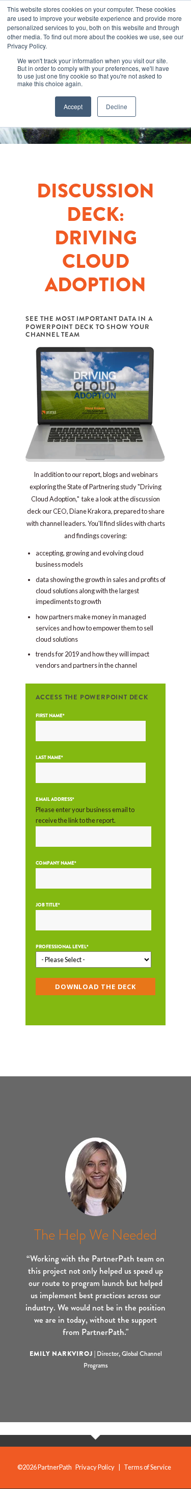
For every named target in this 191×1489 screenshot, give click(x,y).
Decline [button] (116, 106)
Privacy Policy (95, 1467)
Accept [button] (73, 106)
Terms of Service (147, 1467)
